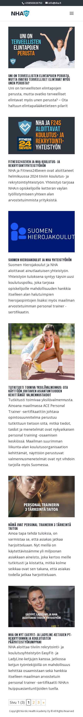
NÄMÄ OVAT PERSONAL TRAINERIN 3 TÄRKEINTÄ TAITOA (39, 526)
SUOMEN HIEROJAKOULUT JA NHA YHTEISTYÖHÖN (40, 260)
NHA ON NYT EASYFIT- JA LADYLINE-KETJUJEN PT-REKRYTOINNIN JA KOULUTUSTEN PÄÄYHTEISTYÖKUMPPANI (40, 638)
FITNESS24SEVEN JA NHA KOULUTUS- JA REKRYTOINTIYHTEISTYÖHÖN (34, 163)
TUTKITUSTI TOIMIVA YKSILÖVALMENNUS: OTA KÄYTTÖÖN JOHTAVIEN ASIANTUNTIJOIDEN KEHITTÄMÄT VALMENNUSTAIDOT (38, 391)
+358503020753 (33, 3)
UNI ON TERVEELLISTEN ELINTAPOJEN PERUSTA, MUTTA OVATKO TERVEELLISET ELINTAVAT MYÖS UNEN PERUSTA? (39, 79)
